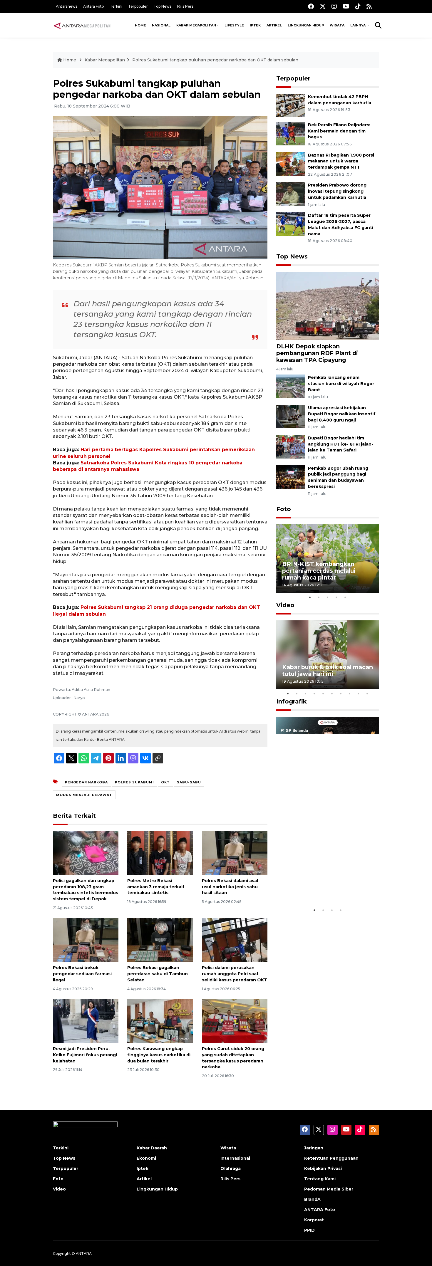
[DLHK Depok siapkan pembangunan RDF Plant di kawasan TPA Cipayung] (327, 305)
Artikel (274, 25)
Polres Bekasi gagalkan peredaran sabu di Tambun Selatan (157, 974)
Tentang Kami (320, 1178)
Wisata (337, 25)
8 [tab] (350, 693)
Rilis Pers (185, 6)
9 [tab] (358, 693)
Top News (162, 6)
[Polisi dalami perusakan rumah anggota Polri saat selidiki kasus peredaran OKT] (234, 939)
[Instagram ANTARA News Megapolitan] (334, 6)
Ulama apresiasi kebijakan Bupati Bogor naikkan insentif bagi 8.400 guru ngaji (342, 414)
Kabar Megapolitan (196, 25)
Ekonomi (146, 1158)
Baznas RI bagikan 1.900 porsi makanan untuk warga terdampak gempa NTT (341, 161)
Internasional (235, 1158)
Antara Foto (93, 6)
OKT (165, 782)
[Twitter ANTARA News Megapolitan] (323, 6)
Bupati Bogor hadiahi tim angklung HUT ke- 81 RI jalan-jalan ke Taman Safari (340, 444)
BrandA (312, 1199)
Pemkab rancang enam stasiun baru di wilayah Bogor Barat (341, 383)
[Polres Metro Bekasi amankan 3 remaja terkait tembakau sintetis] (160, 852)
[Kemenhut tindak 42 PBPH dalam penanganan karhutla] (290, 105)
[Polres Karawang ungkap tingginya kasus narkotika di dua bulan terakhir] (160, 1020)
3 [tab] (328, 597)
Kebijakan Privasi (323, 1168)
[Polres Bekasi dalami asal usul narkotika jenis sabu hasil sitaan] (234, 852)
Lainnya (358, 25)
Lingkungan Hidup (306, 25)
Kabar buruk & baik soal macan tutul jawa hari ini (327, 670)
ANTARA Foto (319, 1209)
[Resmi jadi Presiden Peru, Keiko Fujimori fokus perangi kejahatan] (85, 1020)
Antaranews (66, 6)
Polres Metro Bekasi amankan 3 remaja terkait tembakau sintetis (156, 887)
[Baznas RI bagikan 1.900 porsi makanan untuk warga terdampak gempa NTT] (290, 163)
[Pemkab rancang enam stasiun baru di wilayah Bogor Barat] (290, 386)
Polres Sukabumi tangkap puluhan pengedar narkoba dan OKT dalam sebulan (215, 60)
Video (285, 605)
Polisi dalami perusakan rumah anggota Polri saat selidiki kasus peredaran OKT (234, 974)
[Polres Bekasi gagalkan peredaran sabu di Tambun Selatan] (160, 939)
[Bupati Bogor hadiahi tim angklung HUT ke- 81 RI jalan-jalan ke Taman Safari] (290, 446)
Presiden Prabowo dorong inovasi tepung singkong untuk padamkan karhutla (337, 191)
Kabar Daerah (152, 1148)
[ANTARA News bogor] (82, 25)
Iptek (255, 25)
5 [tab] (345, 597)
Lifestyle (234, 25)
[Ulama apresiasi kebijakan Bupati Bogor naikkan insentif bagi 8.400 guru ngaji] (290, 416)
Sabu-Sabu (189, 782)
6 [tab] (332, 693)
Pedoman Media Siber (328, 1189)
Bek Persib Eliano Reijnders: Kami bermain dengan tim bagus (339, 131)
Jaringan (313, 1148)
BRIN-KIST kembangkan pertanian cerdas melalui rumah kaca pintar (319, 570)
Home (140, 25)
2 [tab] (319, 597)
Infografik (291, 701)
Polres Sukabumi (134, 782)
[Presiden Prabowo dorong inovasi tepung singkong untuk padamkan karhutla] (290, 194)
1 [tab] (310, 597)
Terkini (116, 6)
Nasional (161, 25)
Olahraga (230, 1168)
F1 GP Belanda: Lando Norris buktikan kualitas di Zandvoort (327, 886)
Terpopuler (138, 6)
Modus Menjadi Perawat (84, 795)
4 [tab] (336, 597)
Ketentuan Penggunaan (331, 1158)
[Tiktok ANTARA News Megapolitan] (358, 6)
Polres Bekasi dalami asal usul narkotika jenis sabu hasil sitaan (230, 887)
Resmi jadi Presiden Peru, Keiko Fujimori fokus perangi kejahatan (85, 1055)
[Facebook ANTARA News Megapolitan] (311, 6)
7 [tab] (341, 693)
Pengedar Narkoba (86, 782)
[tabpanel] (327, 558)
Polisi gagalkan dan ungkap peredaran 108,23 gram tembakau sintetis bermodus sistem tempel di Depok (85, 889)
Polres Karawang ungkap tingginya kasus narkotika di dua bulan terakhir (158, 1055)
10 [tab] (367, 693)
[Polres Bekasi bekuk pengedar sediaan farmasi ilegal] (85, 939)
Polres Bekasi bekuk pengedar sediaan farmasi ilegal (82, 974)
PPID (309, 1230)
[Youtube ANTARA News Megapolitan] (346, 6)
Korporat (314, 1220)
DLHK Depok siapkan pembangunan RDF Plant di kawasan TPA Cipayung (317, 353)
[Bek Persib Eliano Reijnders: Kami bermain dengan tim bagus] (290, 133)
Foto (283, 509)
